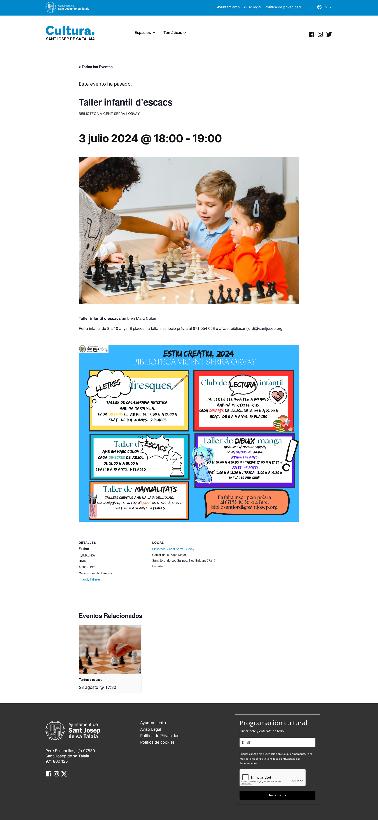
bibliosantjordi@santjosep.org (256, 328)
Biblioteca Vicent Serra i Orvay (173, 549)
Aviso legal (252, 7)
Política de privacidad (283, 7)
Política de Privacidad (160, 735)
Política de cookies (157, 742)
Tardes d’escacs (90, 679)
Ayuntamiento (228, 7)
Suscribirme (277, 795)
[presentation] (110, 649)
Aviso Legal (150, 729)
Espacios (143, 32)
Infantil (83, 579)
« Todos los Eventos (96, 66)
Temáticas (172, 32)
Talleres (95, 579)
